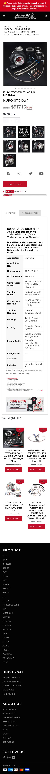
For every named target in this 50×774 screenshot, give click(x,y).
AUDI (5, 555)
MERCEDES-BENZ (11, 605)
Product (18, 26)
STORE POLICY (9, 713)
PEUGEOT (7, 621)
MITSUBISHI (8, 613)
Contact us (11, 371)
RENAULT (7, 629)
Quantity (9, 114)
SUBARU (6, 641)
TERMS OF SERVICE (11, 717)
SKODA (6, 637)
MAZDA (6, 600)
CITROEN (7, 564)
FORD (5, 576)
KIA (4, 596)
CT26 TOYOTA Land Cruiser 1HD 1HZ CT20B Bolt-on (13, 506)
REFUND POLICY (10, 721)
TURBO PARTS (9, 694)
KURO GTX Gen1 (11, 32)
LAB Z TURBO (8, 690)
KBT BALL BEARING (11, 681)
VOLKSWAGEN (9, 658)
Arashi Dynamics (15, 766)
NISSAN (6, 617)
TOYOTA (6, 650)
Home (7, 26)
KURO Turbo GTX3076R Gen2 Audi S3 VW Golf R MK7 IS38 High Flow (13, 455)
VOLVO (5, 662)
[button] (15, 88)
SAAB (5, 633)
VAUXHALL (7, 654)
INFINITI (6, 592)
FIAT (4, 572)
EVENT (6, 734)
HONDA (6, 584)
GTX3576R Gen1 (28, 32)
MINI (5, 609)
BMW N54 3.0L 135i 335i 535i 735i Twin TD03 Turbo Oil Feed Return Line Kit (36, 455)
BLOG (5, 729)
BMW (5, 560)
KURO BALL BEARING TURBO (17, 29)
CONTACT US (8, 742)
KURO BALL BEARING (12, 685)
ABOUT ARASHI (9, 709)
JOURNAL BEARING (11, 677)
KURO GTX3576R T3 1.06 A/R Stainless (21, 34)
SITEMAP (7, 738)
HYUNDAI (7, 588)
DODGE (6, 568)
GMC (5, 580)
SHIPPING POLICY (11, 725)
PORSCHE (7, 625)
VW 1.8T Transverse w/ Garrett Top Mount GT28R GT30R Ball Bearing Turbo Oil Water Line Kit (37, 510)
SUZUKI (6, 646)
